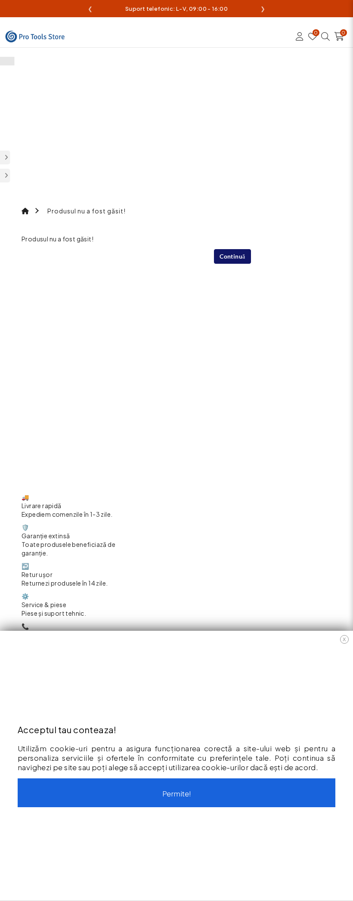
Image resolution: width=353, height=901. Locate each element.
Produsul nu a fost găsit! (86, 211)
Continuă (232, 256)
